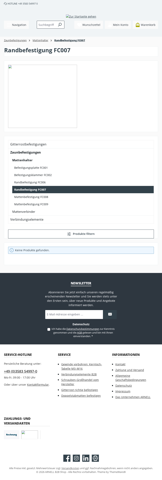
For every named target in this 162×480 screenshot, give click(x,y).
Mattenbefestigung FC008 (31, 197)
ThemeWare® (117, 472)
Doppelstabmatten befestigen (81, 396)
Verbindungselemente (26, 219)
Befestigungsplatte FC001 (31, 168)
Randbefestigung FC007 (30, 189)
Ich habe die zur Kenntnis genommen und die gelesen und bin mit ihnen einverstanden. (83, 332)
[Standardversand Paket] (29, 434)
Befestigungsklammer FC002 (33, 175)
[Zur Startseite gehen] (81, 16)
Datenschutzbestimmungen (82, 329)
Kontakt (120, 364)
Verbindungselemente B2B (79, 374)
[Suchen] (60, 25)
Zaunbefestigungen (25, 152)
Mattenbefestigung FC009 (31, 204)
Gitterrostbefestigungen (28, 144)
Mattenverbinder (23, 212)
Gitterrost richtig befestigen (79, 390)
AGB (79, 332)
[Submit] (110, 314)
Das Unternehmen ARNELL (133, 397)
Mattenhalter (22, 160)
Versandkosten (70, 468)
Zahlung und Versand (129, 370)
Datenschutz (123, 385)
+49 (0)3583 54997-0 (20, 371)
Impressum (122, 391)
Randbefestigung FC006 (30, 182)
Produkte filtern (83, 234)
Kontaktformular (38, 384)
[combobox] (46, 25)
